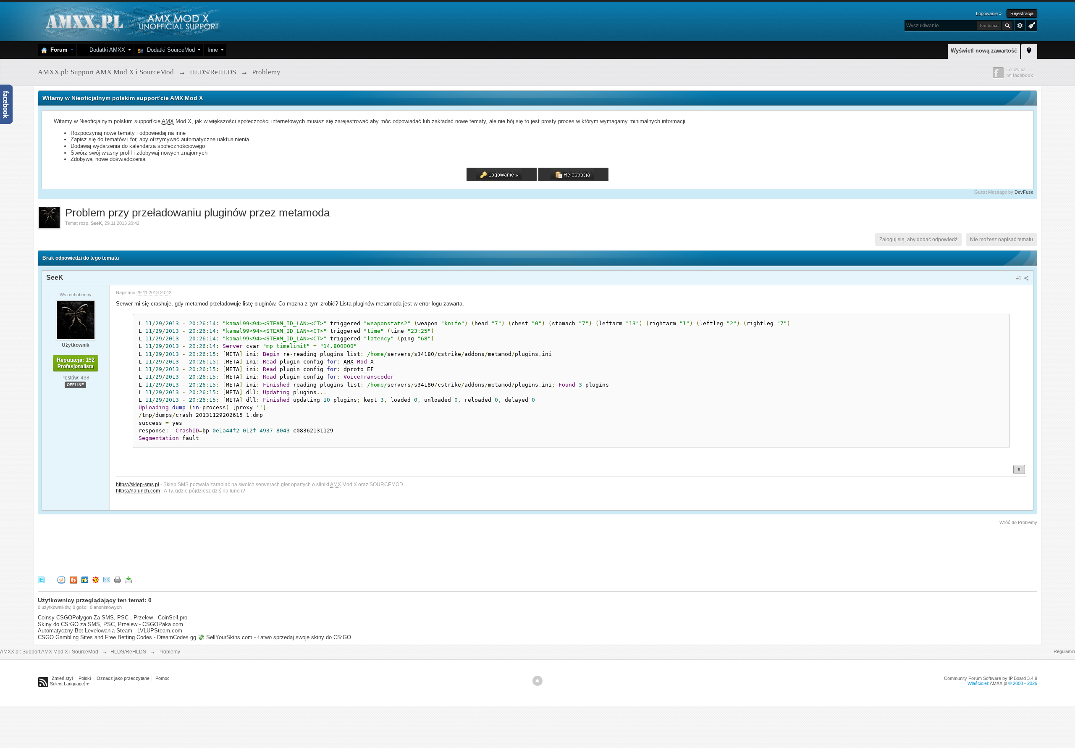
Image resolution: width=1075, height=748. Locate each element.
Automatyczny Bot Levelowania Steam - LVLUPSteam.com (110, 630)
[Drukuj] (117, 579)
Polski (85, 678)
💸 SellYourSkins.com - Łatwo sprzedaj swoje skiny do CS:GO (274, 637)
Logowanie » (989, 13)
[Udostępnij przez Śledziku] (84, 579)
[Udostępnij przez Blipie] (73, 579)
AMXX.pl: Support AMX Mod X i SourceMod (49, 652)
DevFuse (1024, 192)
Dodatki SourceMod (169, 50)
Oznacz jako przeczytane (123, 678)
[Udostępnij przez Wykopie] (61, 579)
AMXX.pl (998, 683)
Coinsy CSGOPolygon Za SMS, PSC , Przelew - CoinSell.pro (112, 617)
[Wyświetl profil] (75, 320)
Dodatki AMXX (105, 50)
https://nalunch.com (138, 490)
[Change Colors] (1030, 24)
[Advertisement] (190, 549)
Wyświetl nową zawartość (984, 50)
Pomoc (162, 678)
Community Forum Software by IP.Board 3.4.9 (990, 678)
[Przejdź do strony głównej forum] (131, 21)
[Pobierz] (128, 579)
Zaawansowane (1020, 25)
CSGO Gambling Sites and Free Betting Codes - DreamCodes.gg (117, 637)
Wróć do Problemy (1018, 522)
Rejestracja (1021, 13)
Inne (212, 50)
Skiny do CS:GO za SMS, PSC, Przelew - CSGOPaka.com (110, 624)
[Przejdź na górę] (537, 681)
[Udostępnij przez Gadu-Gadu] (95, 579)
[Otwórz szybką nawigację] (1029, 50)
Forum (57, 50)
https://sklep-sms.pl (137, 484)
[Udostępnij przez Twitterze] (41, 579)
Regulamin (1064, 651)
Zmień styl (62, 678)
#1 (1019, 277)
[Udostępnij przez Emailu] (106, 579)
